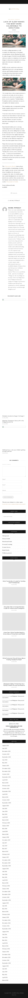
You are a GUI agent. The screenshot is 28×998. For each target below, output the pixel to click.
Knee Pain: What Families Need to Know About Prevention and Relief (14, 633)
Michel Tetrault (15, 200)
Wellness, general (14, 19)
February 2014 (6, 948)
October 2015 (5, 897)
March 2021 (5, 797)
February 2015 (6, 914)
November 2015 (6, 894)
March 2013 (5, 980)
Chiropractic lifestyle (10, 166)
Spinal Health (5, 550)
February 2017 (6, 854)
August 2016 (5, 868)
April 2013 (4, 977)
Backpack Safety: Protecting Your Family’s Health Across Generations (14, 684)
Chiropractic (5, 536)
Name (4, 479)
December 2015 (6, 891)
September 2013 (6, 963)
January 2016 (5, 888)
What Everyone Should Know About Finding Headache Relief (14, 659)
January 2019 (5, 825)
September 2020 (6, 803)
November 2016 (6, 863)
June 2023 (4, 760)
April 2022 (5, 780)
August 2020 (5, 805)
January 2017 (5, 857)
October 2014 (5, 926)
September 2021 (6, 791)
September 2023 (6, 757)
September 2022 (6, 777)
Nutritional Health (7, 541)
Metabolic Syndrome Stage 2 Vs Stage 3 (13, 416)
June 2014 (4, 937)
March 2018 (5, 834)
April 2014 (5, 943)
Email (4, 485)
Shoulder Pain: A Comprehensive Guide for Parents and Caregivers (14, 607)
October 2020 (5, 800)
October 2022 (5, 774)
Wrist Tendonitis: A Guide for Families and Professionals (14, 581)
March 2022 (5, 782)
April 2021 (4, 794)
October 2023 (5, 754)
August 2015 (5, 903)
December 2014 (6, 920)
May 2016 (4, 877)
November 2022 (6, 771)
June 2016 (4, 874)
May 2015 (4, 908)
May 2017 (4, 848)
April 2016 (5, 880)
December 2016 (6, 860)
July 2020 (4, 808)
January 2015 (5, 917)
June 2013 (4, 971)
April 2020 (5, 817)
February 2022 (6, 785)
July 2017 (4, 843)
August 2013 (5, 966)
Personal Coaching (7, 544)
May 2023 (4, 762)
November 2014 (6, 923)
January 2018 (5, 837)
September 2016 (6, 865)
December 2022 (6, 768)
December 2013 (6, 954)
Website (4, 490)
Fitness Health (6, 538)
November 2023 (6, 751)
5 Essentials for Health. (12, 182)
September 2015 (6, 900)
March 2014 (5, 946)
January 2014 (5, 951)
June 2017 (4, 845)
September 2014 (6, 928)
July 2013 (4, 969)
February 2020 (6, 823)
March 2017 (5, 851)
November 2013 (6, 957)
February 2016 (6, 886)
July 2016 (4, 871)
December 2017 (6, 840)
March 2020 (5, 820)
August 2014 (5, 931)
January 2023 (5, 765)
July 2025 (4, 748)
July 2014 (4, 934)
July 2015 (4, 906)
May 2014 (4, 940)
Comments (14, 193)
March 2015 (5, 911)
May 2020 (4, 814)
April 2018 (5, 831)
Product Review (6, 547)
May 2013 (4, 974)
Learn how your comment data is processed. (13, 504)
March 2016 (5, 883)
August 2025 (5, 745)
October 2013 (5, 960)
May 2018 (4, 828)
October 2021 (5, 788)
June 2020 (4, 811)
